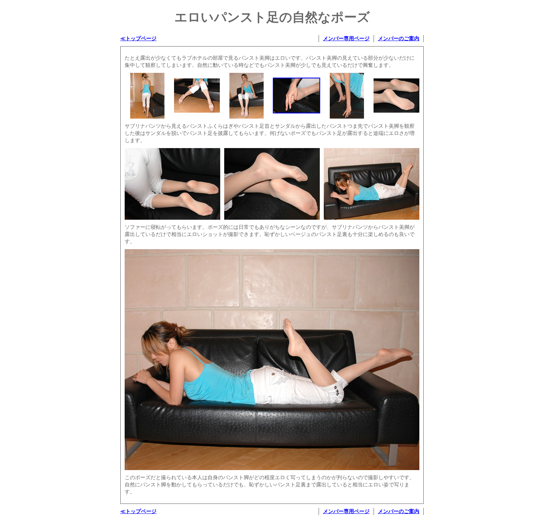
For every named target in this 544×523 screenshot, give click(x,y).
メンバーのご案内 (398, 38)
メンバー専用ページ (346, 38)
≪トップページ (138, 38)
